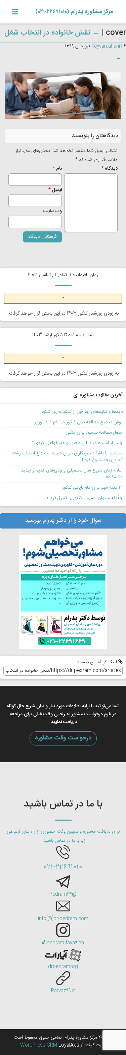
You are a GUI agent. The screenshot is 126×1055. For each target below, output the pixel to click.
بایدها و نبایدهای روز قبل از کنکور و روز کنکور (82, 412)
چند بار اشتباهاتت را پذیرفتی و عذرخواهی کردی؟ (77, 443)
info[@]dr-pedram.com (63, 919)
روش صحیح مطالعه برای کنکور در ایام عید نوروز (79, 422)
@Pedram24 (63, 894)
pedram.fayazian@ (63, 943)
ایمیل (55, 190)
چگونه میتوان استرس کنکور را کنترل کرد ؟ (85, 498)
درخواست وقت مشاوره (63, 738)
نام (57, 169)
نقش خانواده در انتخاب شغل (52, 33)
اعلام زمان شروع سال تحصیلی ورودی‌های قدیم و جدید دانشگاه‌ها (72, 473)
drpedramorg (63, 967)
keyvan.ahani (106, 46)
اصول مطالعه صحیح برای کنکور (94, 433)
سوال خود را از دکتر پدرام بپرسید (63, 520)
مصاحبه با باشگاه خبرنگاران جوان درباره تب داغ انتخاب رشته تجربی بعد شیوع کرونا (67, 456)
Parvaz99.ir (63, 991)
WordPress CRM (39, 1045)
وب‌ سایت (52, 211)
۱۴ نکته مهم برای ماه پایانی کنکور (92, 488)
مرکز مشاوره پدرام (74, 12)
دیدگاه (109, 169)
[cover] (63, 96)
